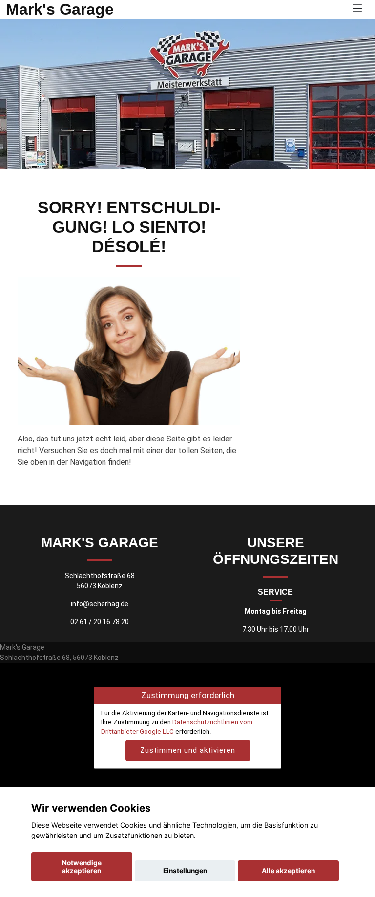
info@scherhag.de (99, 604)
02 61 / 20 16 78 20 (99, 622)
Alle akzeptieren (288, 871)
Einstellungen (185, 871)
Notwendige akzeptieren (82, 867)
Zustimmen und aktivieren (187, 750)
